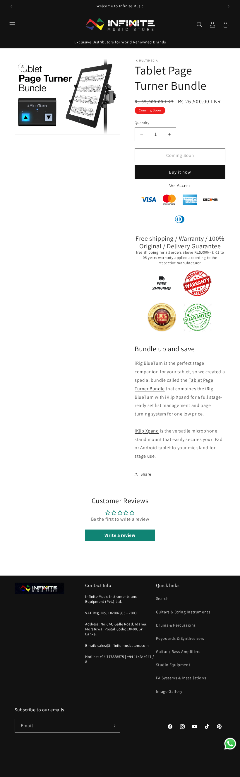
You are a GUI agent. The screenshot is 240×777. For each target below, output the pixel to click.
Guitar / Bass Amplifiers (178, 651)
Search (162, 598)
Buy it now (180, 172)
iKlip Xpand (147, 431)
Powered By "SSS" (80, 774)
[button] (12, 24)
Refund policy (110, 774)
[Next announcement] (228, 6)
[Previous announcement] (11, 6)
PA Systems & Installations (181, 678)
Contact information (200, 774)
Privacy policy (137, 774)
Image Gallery (169, 691)
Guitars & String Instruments (183, 612)
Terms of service (166, 774)
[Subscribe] (113, 726)
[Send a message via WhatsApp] (230, 744)
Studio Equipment (173, 664)
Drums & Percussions (176, 625)
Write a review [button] (119, 535)
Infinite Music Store (51, 774)
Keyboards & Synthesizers (180, 638)
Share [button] (145, 474)
